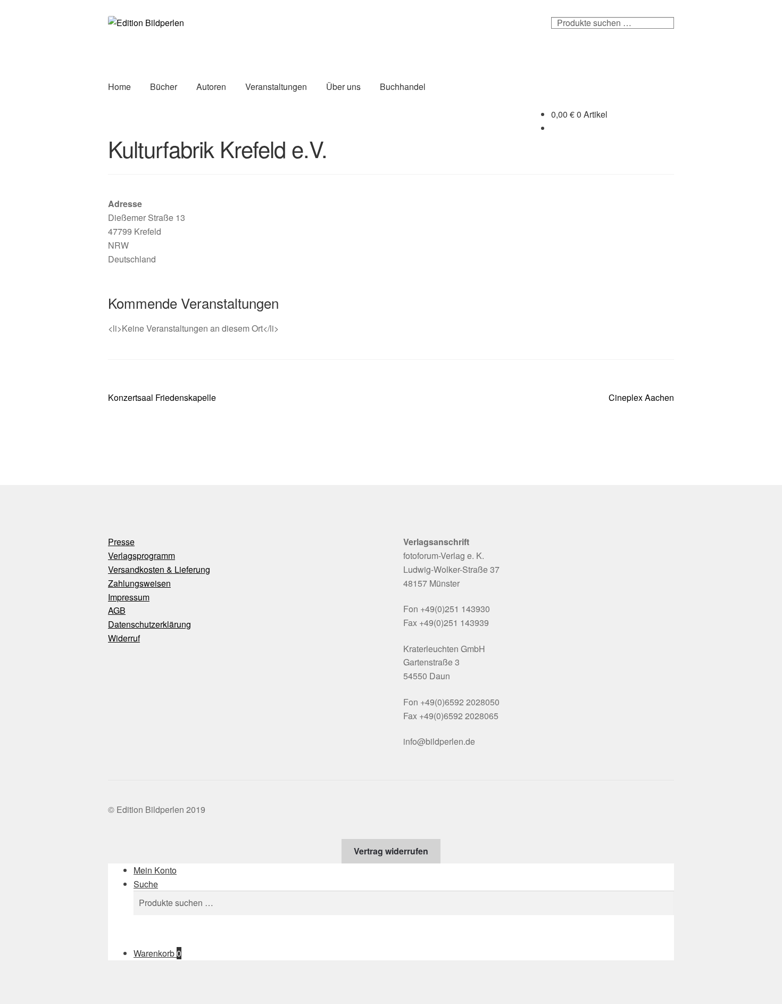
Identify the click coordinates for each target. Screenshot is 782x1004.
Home (119, 86)
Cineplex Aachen (641, 398)
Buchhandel (403, 86)
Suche (146, 884)
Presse (121, 542)
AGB (117, 610)
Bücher (163, 86)
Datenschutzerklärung (149, 624)
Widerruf (124, 638)
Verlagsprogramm (141, 555)
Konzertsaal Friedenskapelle (162, 398)
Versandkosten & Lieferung (159, 569)
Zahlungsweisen (139, 583)
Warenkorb (157, 953)
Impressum (128, 597)
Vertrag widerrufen (391, 851)
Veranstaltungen (276, 86)
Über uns (343, 86)
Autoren (211, 86)
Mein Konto (155, 870)
